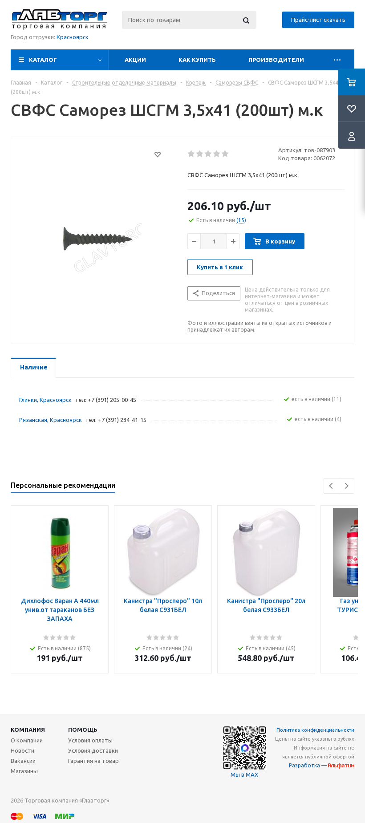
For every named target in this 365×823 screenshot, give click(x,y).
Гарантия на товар (93, 761)
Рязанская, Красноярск (50, 420)
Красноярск (73, 37)
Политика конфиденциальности (315, 730)
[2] (200, 154)
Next (346, 485)
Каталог (43, 60)
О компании (27, 740)
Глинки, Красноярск (45, 400)
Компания (28, 729)
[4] (217, 154)
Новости (22, 750)
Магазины (24, 771)
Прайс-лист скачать (318, 19)
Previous (331, 485)
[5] (225, 154)
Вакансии (23, 761)
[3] (208, 154)
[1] (191, 154)
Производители (276, 60)
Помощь (82, 729)
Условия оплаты (90, 740)
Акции (135, 60)
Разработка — (308, 765)
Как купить (197, 60)
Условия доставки (93, 750)
